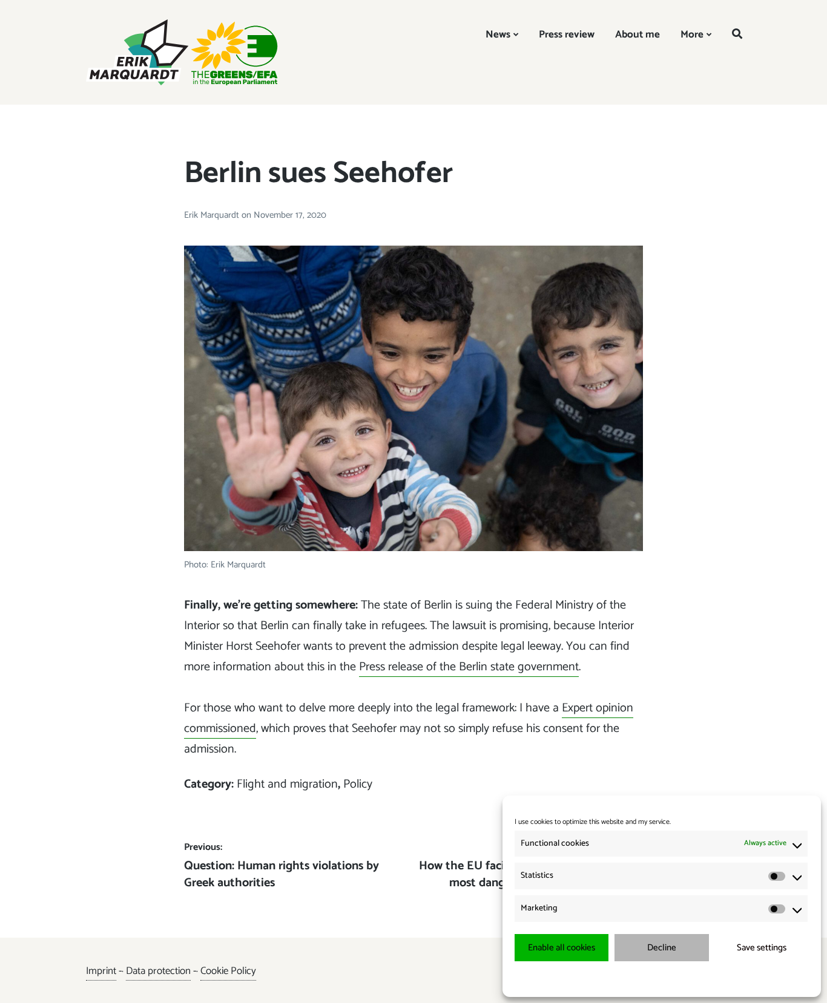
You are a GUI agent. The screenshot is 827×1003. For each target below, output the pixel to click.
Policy (357, 784)
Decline (661, 947)
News (498, 34)
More (691, 34)
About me (637, 34)
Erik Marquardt (213, 215)
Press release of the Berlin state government (469, 667)
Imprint (101, 970)
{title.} (639, 978)
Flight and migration (287, 784)
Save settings (761, 947)
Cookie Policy (228, 970)
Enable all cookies (561, 947)
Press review (567, 34)
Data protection (158, 970)
